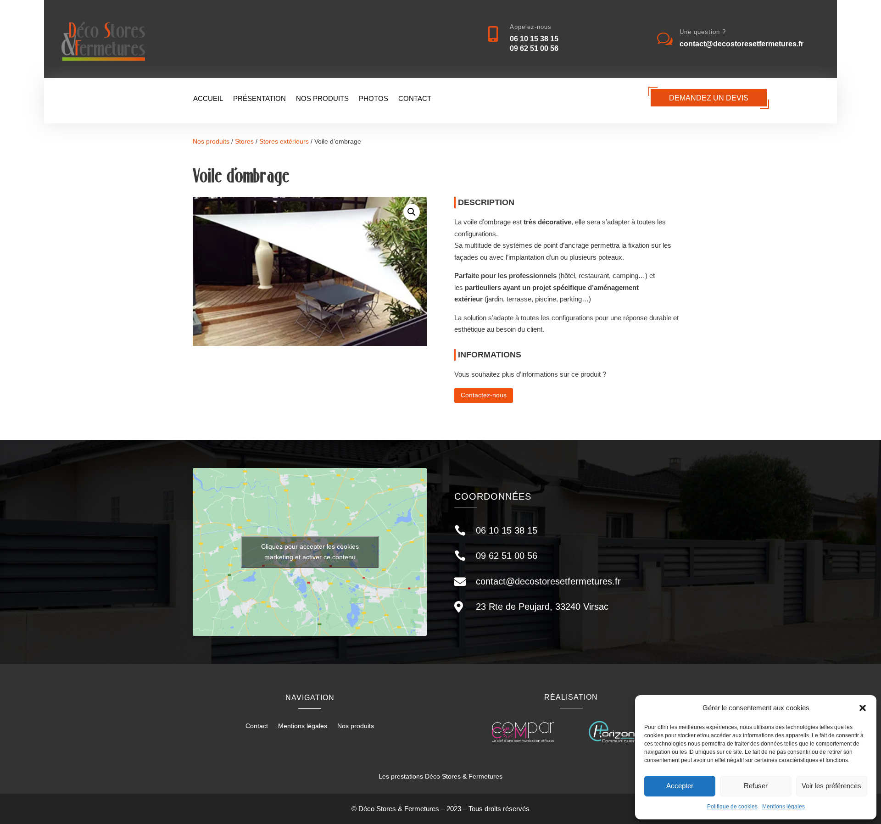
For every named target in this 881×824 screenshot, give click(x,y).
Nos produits (322, 98)
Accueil (208, 98)
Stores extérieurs (284, 141)
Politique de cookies (732, 806)
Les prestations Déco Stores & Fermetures (440, 776)
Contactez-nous (484, 395)
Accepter (679, 786)
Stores (244, 141)
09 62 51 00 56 (534, 48)
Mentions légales (783, 806)
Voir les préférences (831, 786)
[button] (862, 708)
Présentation (259, 98)
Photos (373, 98)
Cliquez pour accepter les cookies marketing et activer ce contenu (310, 552)
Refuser (756, 786)
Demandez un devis (708, 98)
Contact (414, 98)
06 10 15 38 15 (534, 39)
